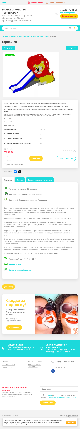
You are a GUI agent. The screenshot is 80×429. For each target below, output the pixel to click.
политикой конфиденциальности (62, 397)
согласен (48, 395)
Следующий (72, 48)
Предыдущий (8, 48)
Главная (5, 36)
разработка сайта (72, 416)
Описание (8, 180)
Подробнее (14, 327)
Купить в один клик (66, 158)
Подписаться (48, 403)
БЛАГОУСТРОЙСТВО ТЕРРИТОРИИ (14, 11)
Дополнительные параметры (40, 180)
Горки (46, 36)
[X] (19, 171)
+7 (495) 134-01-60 (68, 10)
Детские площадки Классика (33, 36)
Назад (10, 287)
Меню (4, 2)
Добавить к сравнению (15, 165)
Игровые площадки (15, 36)
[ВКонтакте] (15, 171)
